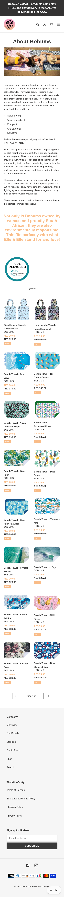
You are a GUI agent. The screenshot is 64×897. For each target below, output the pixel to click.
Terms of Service (16, 790)
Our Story (12, 724)
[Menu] (58, 24)
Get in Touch (13, 750)
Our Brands (13, 733)
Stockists (12, 741)
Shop (9, 759)
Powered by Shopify (41, 886)
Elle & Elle (26, 886)
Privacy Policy (14, 815)
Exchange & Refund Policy (21, 798)
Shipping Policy (15, 807)
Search (10, 767)
